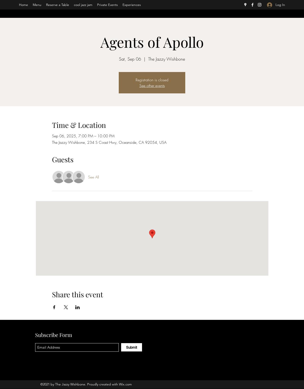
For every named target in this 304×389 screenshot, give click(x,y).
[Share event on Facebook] (54, 307)
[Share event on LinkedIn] (77, 307)
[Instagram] (259, 4)
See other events (152, 85)
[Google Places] (245, 4)
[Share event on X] (66, 307)
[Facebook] (252, 4)
